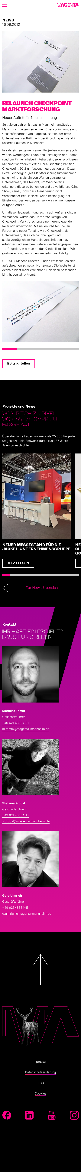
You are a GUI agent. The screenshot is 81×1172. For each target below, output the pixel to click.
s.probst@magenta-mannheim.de (26, 821)
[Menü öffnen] (4, 5)
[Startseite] (68, 5)
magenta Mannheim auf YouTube (51, 1115)
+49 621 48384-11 (15, 907)
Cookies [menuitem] (40, 1093)
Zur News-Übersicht (42, 588)
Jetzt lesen (18, 563)
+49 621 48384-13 (15, 815)
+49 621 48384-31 (15, 723)
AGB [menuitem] (40, 1083)
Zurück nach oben (40, 995)
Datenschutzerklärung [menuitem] (40, 1072)
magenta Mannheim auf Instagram (74, 1115)
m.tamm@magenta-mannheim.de (25, 729)
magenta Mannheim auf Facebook (6, 1115)
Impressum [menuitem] (40, 1061)
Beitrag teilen (18, 363)
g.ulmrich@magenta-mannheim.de (26, 913)
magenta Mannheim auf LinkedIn (29, 1115)
